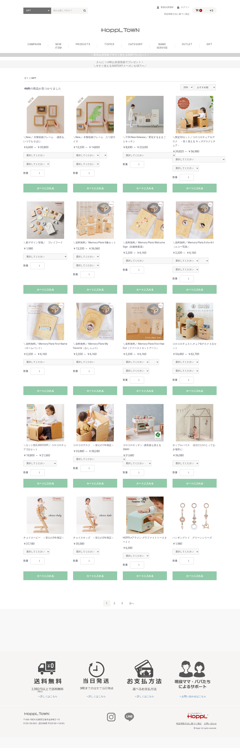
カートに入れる (45, 188)
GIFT (209, 44)
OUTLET (187, 44)
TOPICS (109, 44)
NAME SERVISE (162, 46)
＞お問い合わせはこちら (192, 696)
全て (26, 78)
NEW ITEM (58, 46)
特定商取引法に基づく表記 (189, 723)
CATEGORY (135, 44)
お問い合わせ (210, 723)
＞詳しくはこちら (47, 696)
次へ (131, 603)
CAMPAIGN (34, 44)
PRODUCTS (83, 44)
